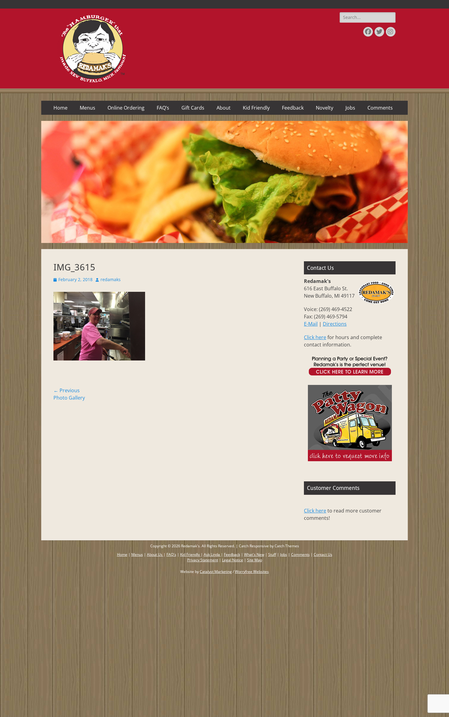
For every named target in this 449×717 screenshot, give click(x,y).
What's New (254, 554)
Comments (380, 107)
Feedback (293, 107)
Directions (335, 323)
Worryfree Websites (252, 571)
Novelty (324, 107)
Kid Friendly (256, 107)
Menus (87, 107)
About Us (155, 554)
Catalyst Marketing (216, 571)
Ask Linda (212, 554)
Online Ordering (126, 107)
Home (60, 107)
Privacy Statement (202, 560)
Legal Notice (232, 560)
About (224, 107)
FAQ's (171, 554)
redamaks (110, 279)
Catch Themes (287, 546)
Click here (315, 337)
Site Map (254, 560)
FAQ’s (163, 107)
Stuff (272, 554)
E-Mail (311, 323)
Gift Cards (192, 107)
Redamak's (190, 546)
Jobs (350, 107)
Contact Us (323, 554)
